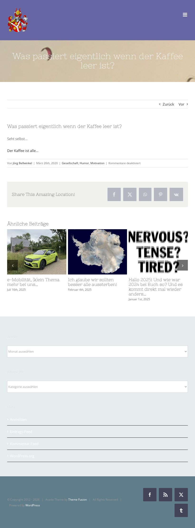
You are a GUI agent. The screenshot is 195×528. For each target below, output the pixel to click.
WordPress (32, 500)
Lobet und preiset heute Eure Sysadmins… (149, 252)
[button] (12, 263)
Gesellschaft (70, 163)
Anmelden (18, 414)
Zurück (168, 104)
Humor (84, 163)
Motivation (97, 163)
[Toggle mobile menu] (185, 14)
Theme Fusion (77, 495)
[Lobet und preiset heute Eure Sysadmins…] (158, 251)
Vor (181, 104)
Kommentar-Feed (24, 439)
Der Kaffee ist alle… (23, 150)
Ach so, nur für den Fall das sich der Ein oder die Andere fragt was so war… (89, 252)
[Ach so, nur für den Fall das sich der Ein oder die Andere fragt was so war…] (97, 251)
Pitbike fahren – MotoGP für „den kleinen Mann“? (28, 252)
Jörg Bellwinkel (22, 163)
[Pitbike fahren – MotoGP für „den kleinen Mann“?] (36, 251)
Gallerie (45, 252)
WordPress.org (22, 451)
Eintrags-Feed (21, 426)
